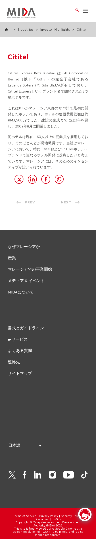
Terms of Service (24, 516)
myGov (56, 519)
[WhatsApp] (59, 179)
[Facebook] (45, 179)
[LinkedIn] (32, 179)
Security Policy (71, 516)
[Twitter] (19, 179)
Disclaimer (42, 519)
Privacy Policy (48, 516)
